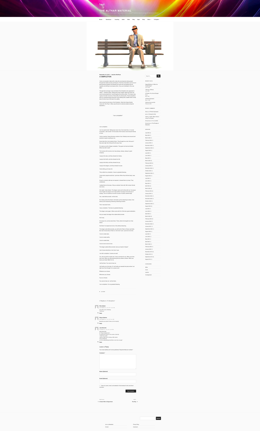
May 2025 (147, 158)
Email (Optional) (103, 378)
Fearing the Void (152, 114)
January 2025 (148, 165)
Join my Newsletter (109, 424)
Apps (138, 19)
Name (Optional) (103, 371)
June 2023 (147, 211)
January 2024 (148, 193)
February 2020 (148, 246)
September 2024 (148, 173)
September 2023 (148, 203)
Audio (123, 19)
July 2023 (147, 208)
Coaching (117, 19)
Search (158, 418)
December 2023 (148, 196)
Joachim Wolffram (116, 74)
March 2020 (147, 244)
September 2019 (148, 256)
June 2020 (147, 236)
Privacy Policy (136, 424)
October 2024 (148, 170)
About (148, 19)
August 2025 (148, 150)
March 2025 (147, 160)
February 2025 (148, 163)
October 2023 (148, 201)
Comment (102, 353)
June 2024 (147, 180)
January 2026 (148, 142)
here (100, 87)
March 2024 (147, 188)
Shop (143, 19)
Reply (100, 313)
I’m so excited (155, 120)
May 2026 (147, 135)
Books (100, 19)
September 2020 (148, 229)
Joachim (147, 272)
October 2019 (148, 254)
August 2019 (148, 259)
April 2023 (147, 213)
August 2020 (148, 231)
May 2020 (147, 239)
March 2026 (147, 137)
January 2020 (148, 249)
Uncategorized (148, 274)
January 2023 (148, 221)
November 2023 (148, 198)
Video (128, 19)
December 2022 (148, 224)
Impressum (135, 427)
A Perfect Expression (149, 98)
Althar (103, 291)
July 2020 (147, 234)
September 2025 (148, 148)
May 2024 (147, 183)
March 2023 (147, 216)
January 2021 (148, 226)
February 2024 (148, 191)
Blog (134, 19)
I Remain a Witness (149, 89)
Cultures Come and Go (150, 102)
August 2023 (148, 206)
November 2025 (148, 145)
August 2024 (148, 175)
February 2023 (148, 218)
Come (146, 269)
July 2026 (147, 132)
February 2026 (148, 140)
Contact (107, 427)
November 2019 (148, 251)
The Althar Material (115, 10)
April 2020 (147, 241)
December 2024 (148, 168)
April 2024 (147, 186)
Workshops (108, 19)
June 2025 (147, 155)
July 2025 (147, 153)
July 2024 (147, 178)
